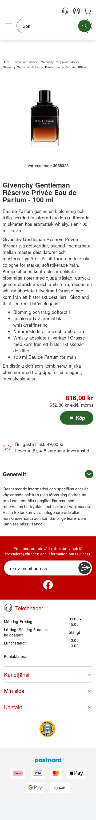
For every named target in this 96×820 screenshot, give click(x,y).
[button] (46, 118)
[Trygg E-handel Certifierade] (47, 729)
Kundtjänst (17, 674)
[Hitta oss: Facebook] (48, 584)
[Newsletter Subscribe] (84, 568)
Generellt (14, 474)
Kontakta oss (15, 656)
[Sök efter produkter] (84, 26)
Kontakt (13, 707)
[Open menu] (8, 26)
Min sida (14, 691)
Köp (80, 417)
